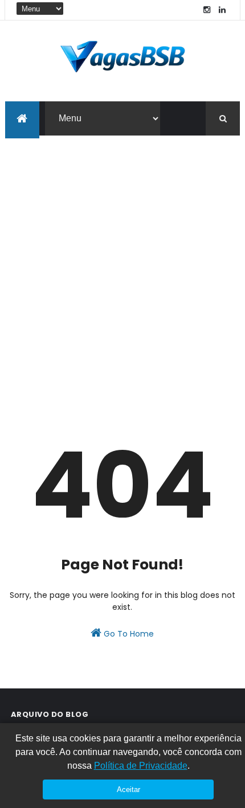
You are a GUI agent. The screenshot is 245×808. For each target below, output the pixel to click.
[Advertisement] (122, 263)
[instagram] (207, 10)
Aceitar (128, 789)
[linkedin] (222, 10)
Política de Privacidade (140, 765)
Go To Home (127, 633)
